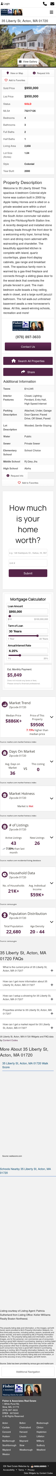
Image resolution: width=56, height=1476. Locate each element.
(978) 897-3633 (28, 336)
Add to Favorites (16, 80)
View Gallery (30, 61)
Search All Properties (30, 361)
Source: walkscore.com (12, 1156)
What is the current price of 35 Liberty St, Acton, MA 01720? (25, 968)
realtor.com (49, 1363)
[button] (3, 46)
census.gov (12, 904)
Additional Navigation (28, 1371)
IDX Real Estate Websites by (16, 1466)
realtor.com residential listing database (24, 860)
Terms (21, 1469)
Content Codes (10, 1040)
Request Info (43, 73)
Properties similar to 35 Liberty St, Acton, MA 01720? (27, 1011)
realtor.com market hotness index (21, 742)
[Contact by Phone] (45, 3)
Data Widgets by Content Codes (38, 1473)
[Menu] (51, 12)
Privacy (31, 1469)
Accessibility (9, 1469)
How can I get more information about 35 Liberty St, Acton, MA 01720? (25, 983)
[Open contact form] (52, 3)
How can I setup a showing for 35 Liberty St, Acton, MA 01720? (27, 997)
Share (31, 372)
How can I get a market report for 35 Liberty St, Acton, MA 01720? (26, 1026)
